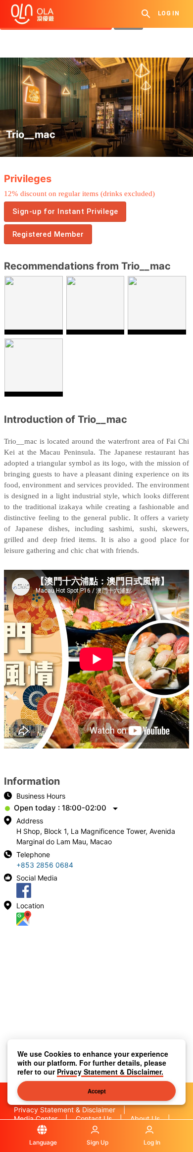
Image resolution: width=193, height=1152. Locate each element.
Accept (97, 1091)
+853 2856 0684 (44, 865)
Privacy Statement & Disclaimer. (110, 1072)
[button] (65, 211)
